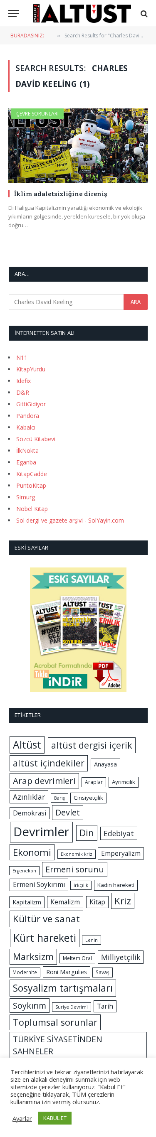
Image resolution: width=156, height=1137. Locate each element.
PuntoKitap (31, 485)
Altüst (27, 744)
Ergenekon (24, 871)
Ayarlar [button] (22, 1118)
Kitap (97, 901)
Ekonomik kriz (76, 854)
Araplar (94, 782)
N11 (21, 357)
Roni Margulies (66, 972)
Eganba (26, 462)
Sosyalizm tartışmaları (63, 988)
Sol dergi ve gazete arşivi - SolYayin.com (70, 520)
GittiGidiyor (31, 404)
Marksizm (33, 956)
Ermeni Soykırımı (39, 884)
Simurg (25, 497)
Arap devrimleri (44, 780)
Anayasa (105, 764)
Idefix (23, 381)
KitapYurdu (30, 369)
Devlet (67, 812)
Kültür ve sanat (46, 918)
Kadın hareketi (115, 885)
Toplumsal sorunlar (55, 1022)
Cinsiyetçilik (88, 797)
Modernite (24, 972)
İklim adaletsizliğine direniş (60, 193)
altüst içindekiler (48, 763)
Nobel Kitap (32, 509)
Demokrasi (29, 813)
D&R (22, 392)
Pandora (27, 416)
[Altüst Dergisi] (82, 13)
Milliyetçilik (120, 957)
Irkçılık (81, 885)
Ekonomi (32, 852)
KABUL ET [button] (55, 1118)
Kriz (122, 900)
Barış (59, 798)
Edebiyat (119, 833)
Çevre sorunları (37, 113)
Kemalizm (65, 901)
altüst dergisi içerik (91, 745)
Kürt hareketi (44, 938)
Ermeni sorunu (74, 869)
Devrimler (41, 831)
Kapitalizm (26, 902)
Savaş (102, 972)
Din (86, 833)
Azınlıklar (29, 797)
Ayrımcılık (123, 782)
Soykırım (29, 1005)
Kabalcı (25, 427)
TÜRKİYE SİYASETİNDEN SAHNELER (57, 1045)
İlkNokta (27, 450)
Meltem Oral (77, 958)
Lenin (91, 940)
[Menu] (13, 13)
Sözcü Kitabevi (35, 439)
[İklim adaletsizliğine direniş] (78, 145)
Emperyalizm (121, 853)
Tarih (105, 1006)
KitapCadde (31, 474)
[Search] (143, 13)
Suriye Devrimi (71, 1007)
